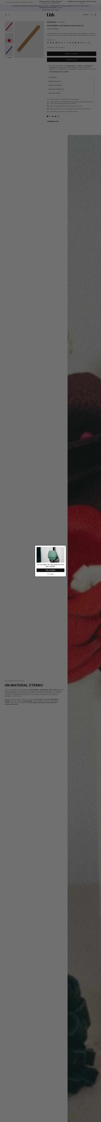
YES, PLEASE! (50, 570)
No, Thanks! (50, 574)
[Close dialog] (64, 547)
